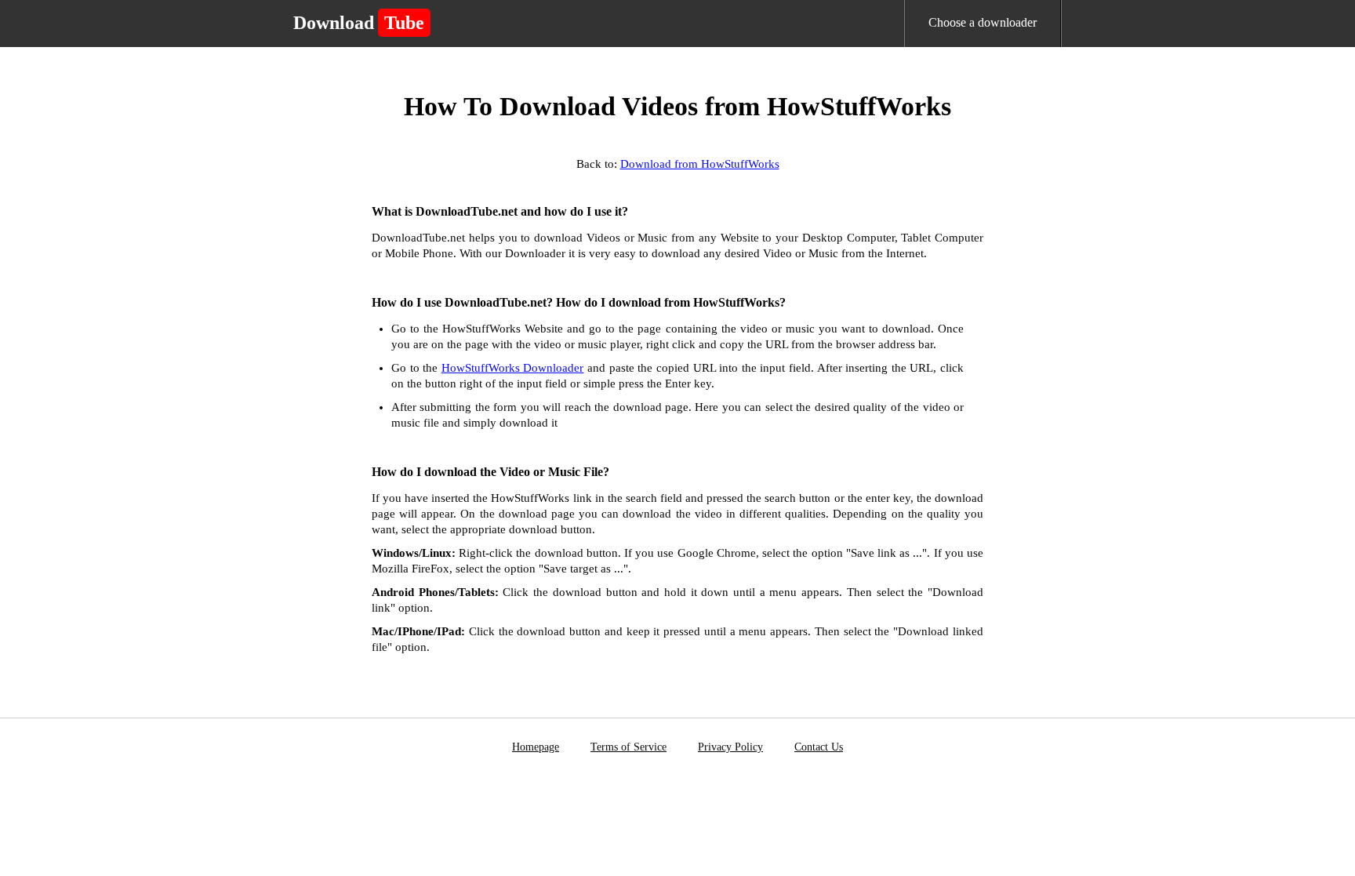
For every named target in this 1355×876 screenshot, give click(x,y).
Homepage (535, 747)
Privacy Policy (730, 747)
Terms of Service (628, 747)
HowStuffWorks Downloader (512, 368)
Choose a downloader (982, 22)
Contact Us (818, 747)
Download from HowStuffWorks (699, 164)
